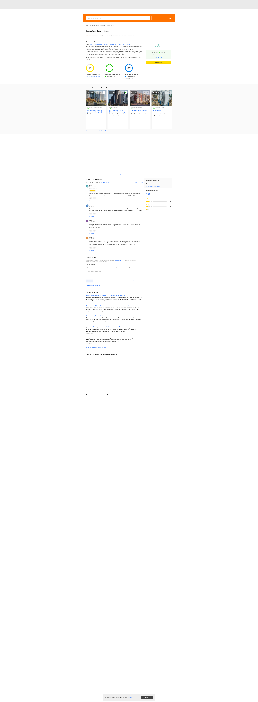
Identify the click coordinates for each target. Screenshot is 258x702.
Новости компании (129, 35)
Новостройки (105, 11)
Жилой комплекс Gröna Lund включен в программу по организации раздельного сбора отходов (110, 305)
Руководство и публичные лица (115, 35)
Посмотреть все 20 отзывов (93, 285)
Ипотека (127, 11)
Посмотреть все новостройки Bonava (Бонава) (97, 130)
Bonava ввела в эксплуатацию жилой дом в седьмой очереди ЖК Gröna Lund (105, 295)
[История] (159, 11)
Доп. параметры (157, 18)
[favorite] (162, 11)
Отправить (89, 281)
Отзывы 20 (95, 35)
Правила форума (137, 281)
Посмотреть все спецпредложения (129, 174)
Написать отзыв (139, 182)
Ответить (91, 201)
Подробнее (129, 697)
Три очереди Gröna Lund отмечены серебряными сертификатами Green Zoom (106, 336)
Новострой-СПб (89, 25)
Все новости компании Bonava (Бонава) (96, 347)
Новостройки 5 (102, 35)
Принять (147, 697)
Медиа (132, 11)
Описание (88, 35)
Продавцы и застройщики (99, 25)
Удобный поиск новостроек (94, 18)
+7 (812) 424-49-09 (153, 52)
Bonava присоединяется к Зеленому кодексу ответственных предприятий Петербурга (108, 326)
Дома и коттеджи (120, 11)
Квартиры (112, 11)
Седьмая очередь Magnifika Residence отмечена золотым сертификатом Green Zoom (108, 316)
